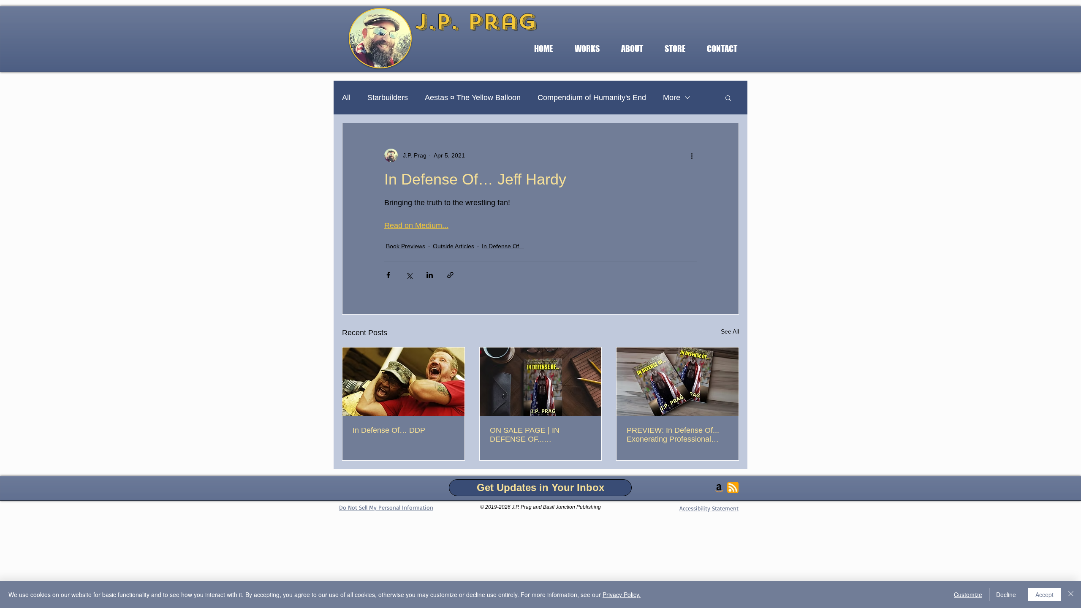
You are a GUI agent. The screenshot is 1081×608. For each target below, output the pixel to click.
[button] (587, 49)
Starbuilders (387, 97)
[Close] (1071, 594)
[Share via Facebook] (388, 275)
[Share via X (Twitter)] (409, 275)
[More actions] (692, 155)
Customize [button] (968, 594)
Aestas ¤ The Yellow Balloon (473, 97)
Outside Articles (453, 246)
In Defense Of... (503, 246)
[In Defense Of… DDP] (403, 381)
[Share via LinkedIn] (430, 275)
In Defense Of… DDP (389, 430)
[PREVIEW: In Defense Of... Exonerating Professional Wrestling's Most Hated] (678, 381)
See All (730, 331)
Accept (1044, 594)
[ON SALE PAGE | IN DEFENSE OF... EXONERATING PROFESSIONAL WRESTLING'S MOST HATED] (541, 381)
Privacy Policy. (622, 594)
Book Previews (405, 246)
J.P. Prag (475, 21)
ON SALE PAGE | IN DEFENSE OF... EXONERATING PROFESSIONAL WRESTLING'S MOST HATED (527, 435)
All (346, 97)
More (671, 97)
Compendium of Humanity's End (592, 97)
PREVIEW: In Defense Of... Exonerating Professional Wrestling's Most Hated (673, 435)
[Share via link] (450, 275)
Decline (1006, 594)
